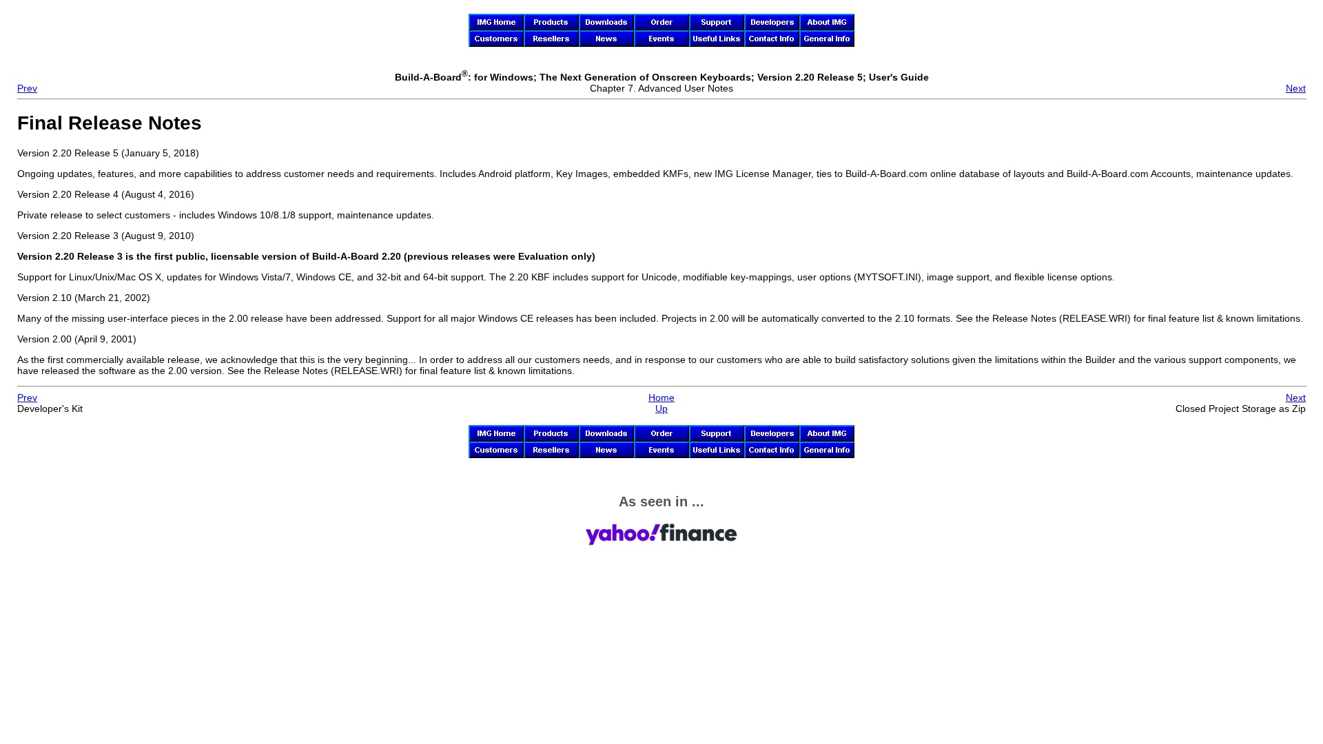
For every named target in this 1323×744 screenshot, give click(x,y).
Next (1296, 88)
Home (661, 397)
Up (661, 408)
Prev (27, 88)
